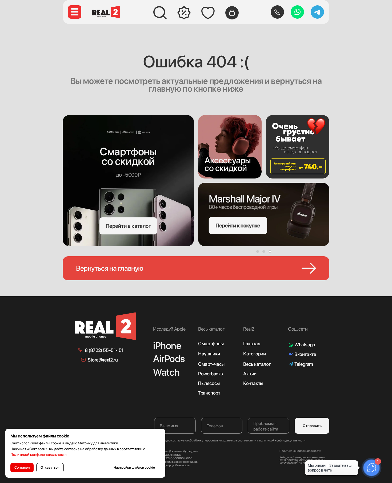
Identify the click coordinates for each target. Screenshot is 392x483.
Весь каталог (257, 364)
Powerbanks (210, 373)
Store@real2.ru (103, 360)
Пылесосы (209, 383)
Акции (250, 373)
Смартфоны (210, 343)
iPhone (167, 345)
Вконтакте (305, 354)
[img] (230, 146)
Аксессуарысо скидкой (228, 164)
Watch (166, 372)
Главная (251, 343)
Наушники (209, 353)
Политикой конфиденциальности (38, 454)
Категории (254, 353)
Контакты (253, 383)
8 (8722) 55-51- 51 (104, 350)
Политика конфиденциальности (300, 451)
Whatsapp (304, 344)
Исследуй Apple (169, 329)
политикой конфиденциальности (282, 440)
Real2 (248, 329)
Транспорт (209, 393)
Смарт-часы (211, 364)
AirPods (169, 358)
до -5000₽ (128, 175)
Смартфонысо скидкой (128, 156)
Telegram (303, 364)
